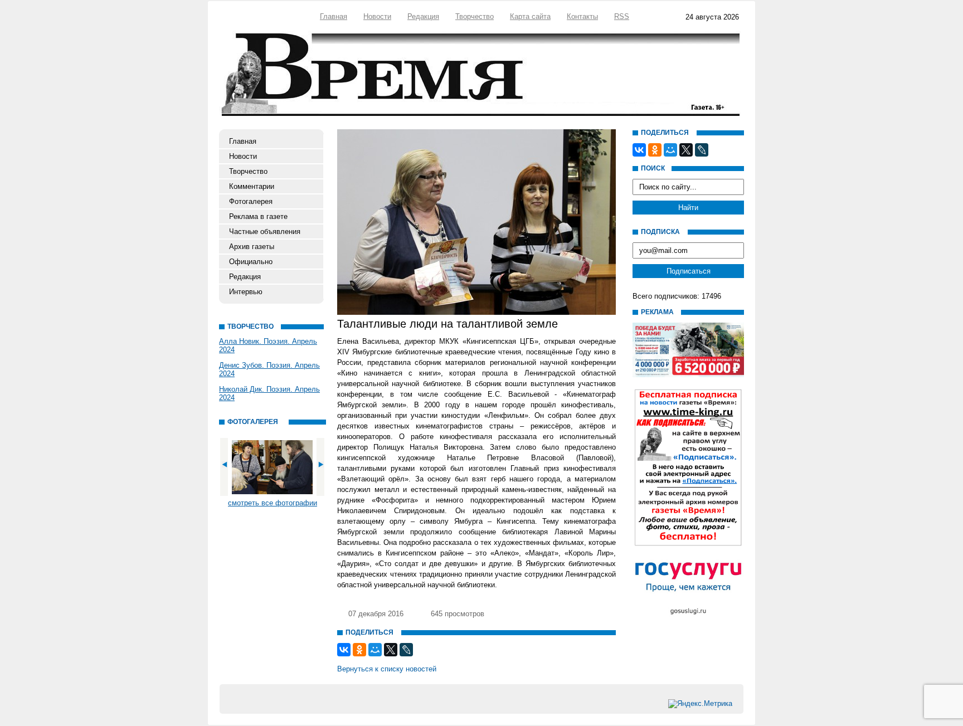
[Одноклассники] (359, 649)
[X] (390, 649)
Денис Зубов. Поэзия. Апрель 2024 (269, 369)
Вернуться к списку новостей (386, 669)
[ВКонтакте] (344, 649)
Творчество (474, 16)
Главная (333, 16)
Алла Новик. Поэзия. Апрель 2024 (268, 345)
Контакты (582, 16)
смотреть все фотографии (272, 503)
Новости (377, 16)
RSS (621, 16)
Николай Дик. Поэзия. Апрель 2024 (269, 393)
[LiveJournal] (406, 649)
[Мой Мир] (375, 649)
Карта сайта (530, 16)
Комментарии (251, 186)
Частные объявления (264, 231)
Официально (251, 261)
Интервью (245, 292)
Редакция (423, 16)
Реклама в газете (258, 216)
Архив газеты (251, 246)
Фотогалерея (251, 201)
